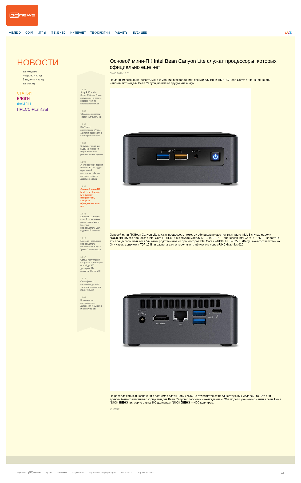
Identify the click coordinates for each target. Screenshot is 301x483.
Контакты (126, 472)
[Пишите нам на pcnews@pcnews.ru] (282, 473)
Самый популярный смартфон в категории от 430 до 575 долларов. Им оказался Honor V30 (91, 265)
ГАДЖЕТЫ (121, 32)
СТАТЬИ (24, 93)
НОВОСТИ (38, 62)
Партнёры (78, 472)
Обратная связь (146, 472)
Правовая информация (102, 472)
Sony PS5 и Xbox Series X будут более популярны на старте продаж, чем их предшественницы (91, 98)
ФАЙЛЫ (24, 104)
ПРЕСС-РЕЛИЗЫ (32, 109)
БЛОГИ (23, 99)
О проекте (21, 472)
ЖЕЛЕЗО (15, 32)
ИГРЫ (42, 32)
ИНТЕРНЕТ (78, 32)
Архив (48, 472)
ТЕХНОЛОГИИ (100, 32)
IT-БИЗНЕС (58, 32)
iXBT (116, 409)
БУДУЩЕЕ (140, 32)
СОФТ (29, 32)
